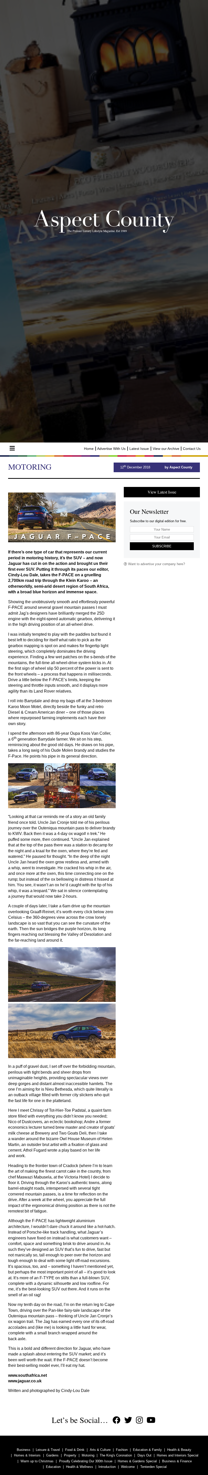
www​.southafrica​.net (27, 1375)
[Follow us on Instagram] (139, 1420)
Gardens (52, 1455)
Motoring (88, 1455)
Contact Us (192, 449)
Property (70, 1455)
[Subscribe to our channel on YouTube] (151, 1420)
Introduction (107, 1467)
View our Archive (166, 449)
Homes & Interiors (27, 1455)
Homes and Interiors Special (177, 1455)
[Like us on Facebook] (116, 1420)
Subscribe (161, 546)
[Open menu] (12, 448)
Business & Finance (177, 1461)
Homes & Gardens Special (137, 1461)
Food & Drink (74, 1450)
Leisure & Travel (48, 1450)
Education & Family (147, 1450)
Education (53, 1467)
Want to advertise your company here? (156, 564)
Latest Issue (139, 449)
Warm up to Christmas (37, 1461)
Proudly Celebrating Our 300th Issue (85, 1461)
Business (23, 1450)
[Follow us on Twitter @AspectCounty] (128, 1420)
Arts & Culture (100, 1450)
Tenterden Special (153, 1467)
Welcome (128, 1467)
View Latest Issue (162, 492)
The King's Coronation (116, 1455)
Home (89, 449)
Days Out (144, 1455)
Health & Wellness (79, 1467)
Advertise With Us (111, 449)
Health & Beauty (179, 1450)
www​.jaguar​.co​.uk (25, 1381)
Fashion (122, 1450)
